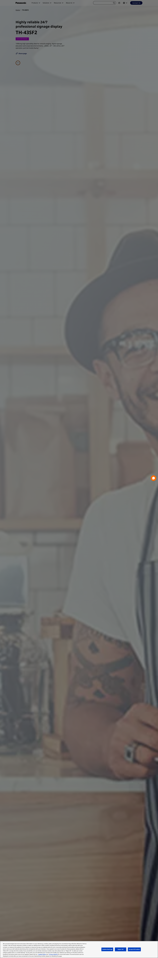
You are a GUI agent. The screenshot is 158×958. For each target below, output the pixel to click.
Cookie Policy (42, 954)
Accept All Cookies (134, 949)
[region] (79, 949)
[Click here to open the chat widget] (153, 478)
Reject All (120, 949)
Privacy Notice (53, 954)
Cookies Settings (107, 949)
